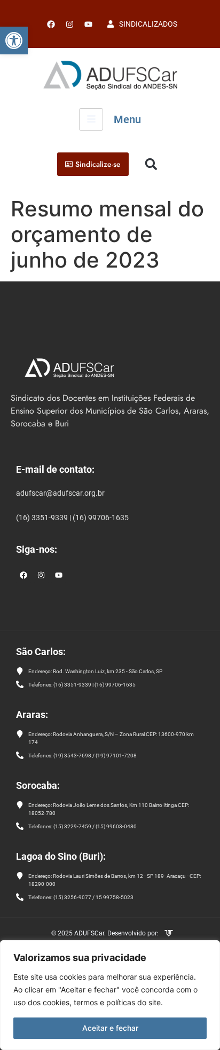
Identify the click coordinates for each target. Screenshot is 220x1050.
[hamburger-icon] (91, 119)
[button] (14, 40)
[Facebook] (51, 24)
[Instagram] (41, 575)
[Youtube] (88, 24)
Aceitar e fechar (110, 1027)
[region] (110, 995)
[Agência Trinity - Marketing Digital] (168, 934)
